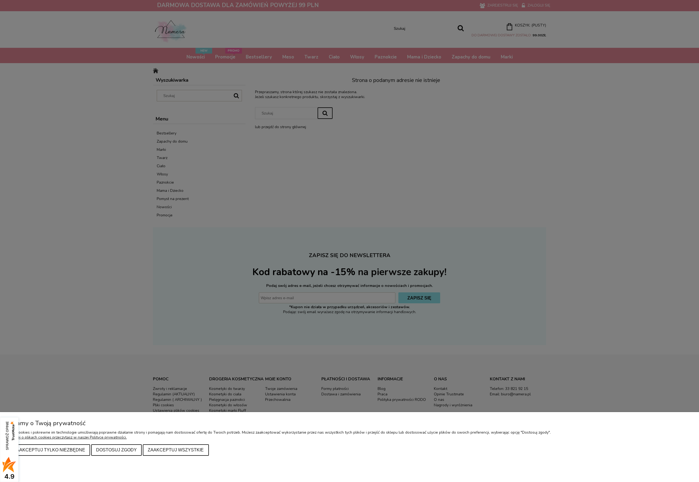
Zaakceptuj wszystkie (176, 449)
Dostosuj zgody (116, 449)
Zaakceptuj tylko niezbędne (49, 449)
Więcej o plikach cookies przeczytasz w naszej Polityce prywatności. (68, 437)
